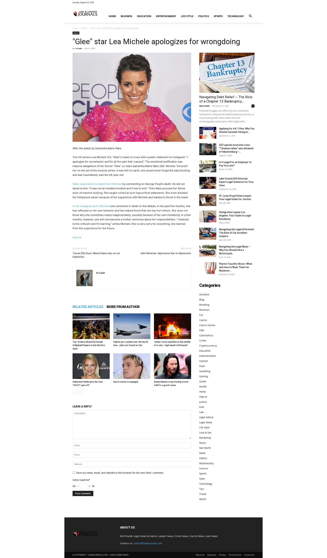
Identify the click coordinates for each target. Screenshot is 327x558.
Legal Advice (206, 417)
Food (202, 366)
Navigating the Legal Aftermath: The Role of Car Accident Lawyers (236, 233)
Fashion (203, 361)
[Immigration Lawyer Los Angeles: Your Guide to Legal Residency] (207, 216)
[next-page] (80, 392)
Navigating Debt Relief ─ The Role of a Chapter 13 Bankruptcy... (225, 99)
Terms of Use (235, 554)
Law (201, 412)
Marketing (205, 437)
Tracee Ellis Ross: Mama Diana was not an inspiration (96, 255)
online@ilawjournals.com (148, 543)
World (84, 28)
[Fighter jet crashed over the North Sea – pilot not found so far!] (131, 326)
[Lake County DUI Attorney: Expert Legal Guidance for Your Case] (207, 183)
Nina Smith (204, 106)
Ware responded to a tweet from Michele (97, 184)
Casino (203, 320)
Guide (202, 381)
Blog (201, 299)
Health (203, 386)
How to (203, 396)
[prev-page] (75, 392)
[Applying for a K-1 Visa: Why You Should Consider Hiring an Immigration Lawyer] (207, 133)
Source (77, 237)
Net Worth (205, 448)
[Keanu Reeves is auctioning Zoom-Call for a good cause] (172, 366)
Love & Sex (205, 432)
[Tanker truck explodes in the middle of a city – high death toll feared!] (172, 326)
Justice (203, 401)
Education (144, 16)
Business (126, 16)
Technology (236, 16)
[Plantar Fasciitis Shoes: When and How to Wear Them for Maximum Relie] (207, 268)
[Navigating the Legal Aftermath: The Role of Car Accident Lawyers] (207, 234)
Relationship (206, 463)
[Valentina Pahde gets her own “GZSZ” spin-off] (91, 366)
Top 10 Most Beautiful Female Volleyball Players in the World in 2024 (89, 345)
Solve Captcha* (81, 479)
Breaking (204, 304)
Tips (201, 488)
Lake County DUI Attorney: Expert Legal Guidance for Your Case (236, 182)
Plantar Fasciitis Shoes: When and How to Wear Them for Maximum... (235, 267)
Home (112, 16)
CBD (201, 330)
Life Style (187, 16)
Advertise (211, 554)
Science (203, 468)
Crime (202, 340)
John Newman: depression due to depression (165, 253)
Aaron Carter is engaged (125, 381)
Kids (201, 407)
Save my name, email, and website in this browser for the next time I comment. (120, 472)
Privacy (222, 554)
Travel (202, 494)
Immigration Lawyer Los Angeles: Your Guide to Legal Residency (235, 215)
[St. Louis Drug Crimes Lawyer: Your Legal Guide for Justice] (207, 200)
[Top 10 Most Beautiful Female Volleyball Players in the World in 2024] (91, 326)
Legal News (205, 422)
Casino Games (207, 325)
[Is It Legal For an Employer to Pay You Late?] (207, 166)
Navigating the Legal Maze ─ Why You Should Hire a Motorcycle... (234, 250)
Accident (204, 294)
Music (202, 442)
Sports (218, 16)
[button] (250, 16)
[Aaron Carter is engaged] (131, 366)
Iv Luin (79, 48)
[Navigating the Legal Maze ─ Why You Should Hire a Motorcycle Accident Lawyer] (207, 251)
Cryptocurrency (208, 345)
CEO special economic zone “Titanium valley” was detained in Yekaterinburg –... (236, 148)
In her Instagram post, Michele (91, 206)
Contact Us (249, 554)
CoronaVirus (206, 335)
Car (201, 315)
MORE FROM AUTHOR (123, 307)
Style (202, 478)
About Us (200, 554)
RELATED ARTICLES (88, 307)
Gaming (203, 376)
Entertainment (166, 16)
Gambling (204, 371)
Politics (203, 16)
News (202, 453)
